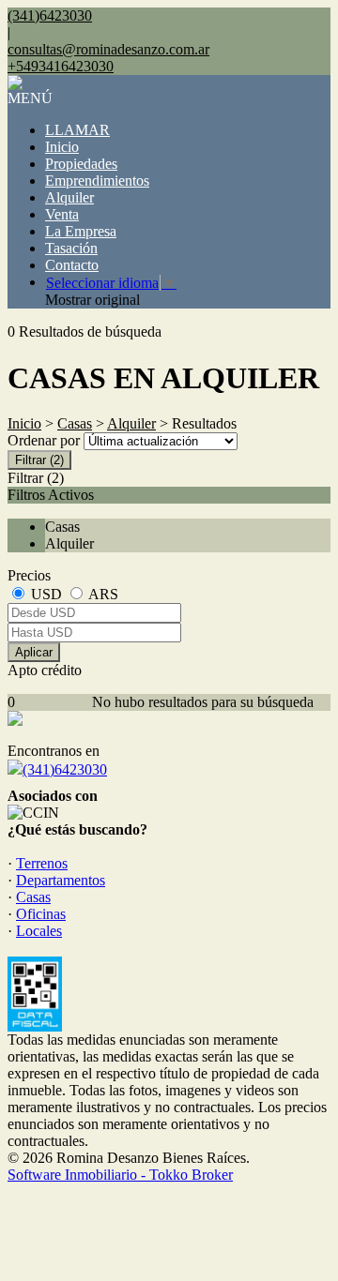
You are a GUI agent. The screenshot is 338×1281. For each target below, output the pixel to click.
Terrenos (42, 863)
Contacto (72, 265)
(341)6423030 (65, 769)
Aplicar (34, 652)
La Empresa (80, 231)
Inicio (62, 147)
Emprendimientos (97, 180)
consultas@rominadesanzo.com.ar (108, 49)
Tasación (71, 248)
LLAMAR (77, 130)
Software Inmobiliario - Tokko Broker (120, 1175)
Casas (74, 423)
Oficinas (41, 914)
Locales (39, 931)
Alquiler (69, 197)
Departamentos (60, 880)
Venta (62, 214)
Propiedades (81, 164)
